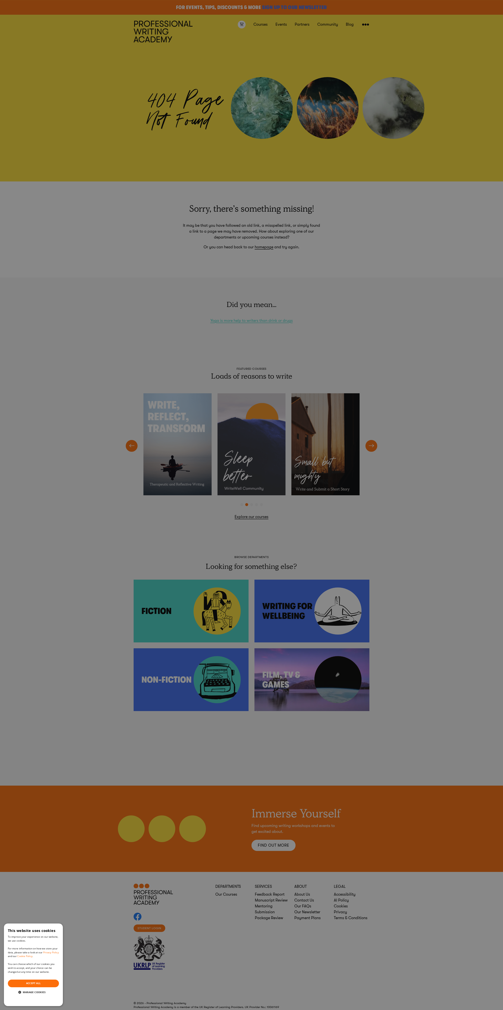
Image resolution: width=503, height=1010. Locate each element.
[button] (33, 992)
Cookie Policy (24, 956)
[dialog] (33, 964)
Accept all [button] (33, 983)
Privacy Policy (51, 952)
